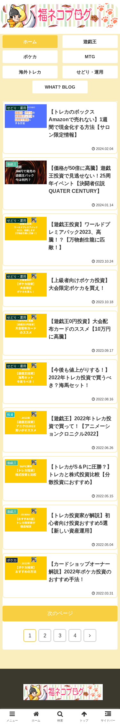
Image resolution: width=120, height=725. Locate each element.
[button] (107, 587)
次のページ (60, 613)
